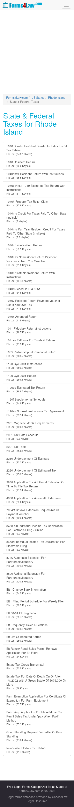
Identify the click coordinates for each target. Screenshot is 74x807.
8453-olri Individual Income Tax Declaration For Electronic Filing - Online (34, 529)
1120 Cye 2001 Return (21, 377)
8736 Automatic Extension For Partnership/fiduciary (26, 561)
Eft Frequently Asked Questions (26, 626)
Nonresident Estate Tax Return (26, 750)
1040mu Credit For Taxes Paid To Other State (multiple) (36, 217)
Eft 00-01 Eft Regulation (21, 615)
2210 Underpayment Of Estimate (27, 460)
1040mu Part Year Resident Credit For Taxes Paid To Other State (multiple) (35, 233)
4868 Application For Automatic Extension (33, 500)
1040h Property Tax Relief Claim (27, 203)
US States (37, 97)
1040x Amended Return (21, 318)
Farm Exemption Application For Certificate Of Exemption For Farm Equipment (36, 700)
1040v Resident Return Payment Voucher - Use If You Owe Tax (34, 304)
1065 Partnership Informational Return (31, 354)
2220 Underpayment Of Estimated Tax (31, 472)
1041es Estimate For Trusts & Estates (31, 342)
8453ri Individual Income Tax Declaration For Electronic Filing (35, 545)
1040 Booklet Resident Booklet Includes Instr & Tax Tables (36, 150)
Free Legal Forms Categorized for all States (35, 787)
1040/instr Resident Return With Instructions (35, 175)
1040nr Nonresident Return (24, 247)
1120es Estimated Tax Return (25, 389)
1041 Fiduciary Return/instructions (28, 330)
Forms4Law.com (17, 97)
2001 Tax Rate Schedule (22, 436)
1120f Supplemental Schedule (25, 401)
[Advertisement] (37, 51)
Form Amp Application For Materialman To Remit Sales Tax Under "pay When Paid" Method (34, 718)
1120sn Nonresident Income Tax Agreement (35, 413)
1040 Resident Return (20, 163)
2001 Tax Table (19, 448)
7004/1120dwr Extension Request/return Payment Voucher (32, 513)
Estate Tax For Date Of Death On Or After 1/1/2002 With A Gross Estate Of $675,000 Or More (36, 682)
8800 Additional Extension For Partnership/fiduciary (25, 577)
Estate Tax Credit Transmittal (25, 666)
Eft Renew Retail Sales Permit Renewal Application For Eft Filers (31, 652)
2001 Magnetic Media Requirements (30, 424)
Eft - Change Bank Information (26, 591)
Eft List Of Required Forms (23, 638)
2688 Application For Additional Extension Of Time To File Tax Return (35, 486)
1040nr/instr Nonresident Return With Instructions (30, 276)
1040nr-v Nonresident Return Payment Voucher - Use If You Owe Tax (31, 261)
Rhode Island (56, 97)
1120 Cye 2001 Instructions (24, 365)
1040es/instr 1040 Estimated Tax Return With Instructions (35, 189)
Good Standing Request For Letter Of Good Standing (34, 736)
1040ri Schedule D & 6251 (23, 290)
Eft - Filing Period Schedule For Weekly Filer (35, 603)
